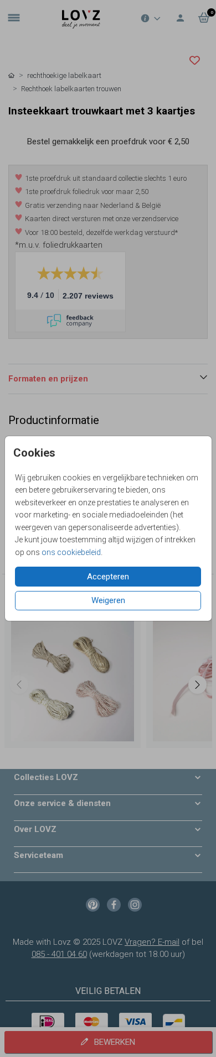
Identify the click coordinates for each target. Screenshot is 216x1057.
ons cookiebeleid (71, 552)
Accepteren (108, 577)
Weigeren (108, 600)
